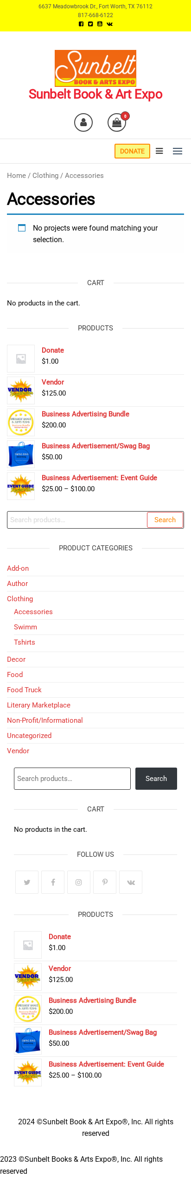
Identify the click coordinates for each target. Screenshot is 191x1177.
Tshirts (24, 642)
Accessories (33, 612)
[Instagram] (78, 882)
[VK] (130, 882)
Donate (132, 151)
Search (165, 520)
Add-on (18, 568)
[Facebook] (52, 882)
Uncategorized (29, 736)
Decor (16, 659)
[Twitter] (26, 882)
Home (16, 175)
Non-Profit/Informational (45, 720)
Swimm (25, 627)
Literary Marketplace (38, 705)
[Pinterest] (104, 882)
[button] (177, 151)
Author (17, 583)
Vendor (18, 751)
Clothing (45, 175)
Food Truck (24, 690)
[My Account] (83, 122)
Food (15, 675)
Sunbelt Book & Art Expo (95, 94)
